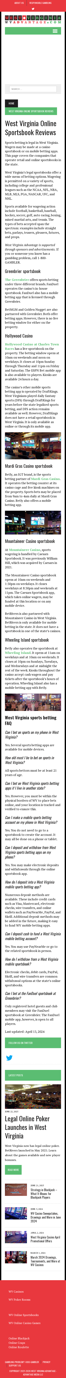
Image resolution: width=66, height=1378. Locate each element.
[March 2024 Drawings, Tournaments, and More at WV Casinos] (16, 1261)
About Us (19, 2)
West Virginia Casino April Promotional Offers (45, 1239)
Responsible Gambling (41, 2)
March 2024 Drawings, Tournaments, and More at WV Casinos (45, 1261)
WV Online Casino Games (25, 1323)
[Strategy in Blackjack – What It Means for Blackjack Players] (16, 1193)
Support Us (15, 1365)
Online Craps (17, 1343)
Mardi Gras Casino (45, 479)
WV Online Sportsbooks (24, 1315)
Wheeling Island (18, 653)
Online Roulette (19, 1347)
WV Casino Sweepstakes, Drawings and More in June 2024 (46, 1217)
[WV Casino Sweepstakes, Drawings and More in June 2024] (16, 1217)
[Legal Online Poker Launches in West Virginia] (33, 1106)
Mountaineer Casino (24, 550)
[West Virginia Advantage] (33, 19)
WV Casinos (16, 1291)
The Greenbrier (17, 280)
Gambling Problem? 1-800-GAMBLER (22, 1362)
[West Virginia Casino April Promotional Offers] (16, 1241)
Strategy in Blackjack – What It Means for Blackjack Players (44, 1194)
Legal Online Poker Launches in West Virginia (27, 1126)
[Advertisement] (33, 59)
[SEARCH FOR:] (32, 88)
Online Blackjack (19, 1338)
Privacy (46, 1362)
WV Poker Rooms (19, 1299)
